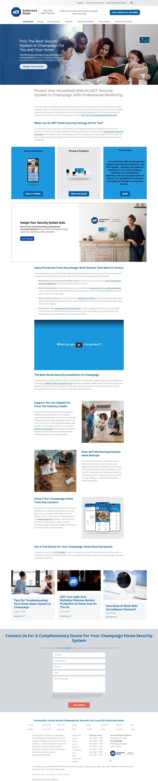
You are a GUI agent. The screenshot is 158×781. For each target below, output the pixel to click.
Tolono (88, 729)
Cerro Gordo (46, 729)
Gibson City (61, 725)
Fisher (74, 729)
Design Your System (33, 66)
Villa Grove (60, 729)
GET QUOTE (79, 705)
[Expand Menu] (60, 21)
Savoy (103, 729)
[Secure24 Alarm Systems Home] (33, 12)
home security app (45, 519)
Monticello (104, 725)
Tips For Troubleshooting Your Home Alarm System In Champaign (32, 604)
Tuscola (30, 725)
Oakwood (119, 725)
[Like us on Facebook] (111, 761)
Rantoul (30, 729)
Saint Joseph (46, 725)
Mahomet (119, 729)
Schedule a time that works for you (58, 383)
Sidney (88, 725)
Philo (132, 725)
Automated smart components (67, 308)
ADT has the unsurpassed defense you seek (99, 115)
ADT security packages (43, 429)
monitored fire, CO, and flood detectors (105, 288)
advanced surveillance (86, 298)
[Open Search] (131, 3)
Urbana (74, 725)
